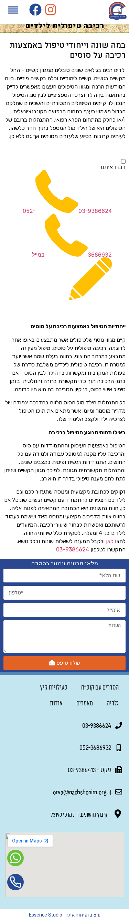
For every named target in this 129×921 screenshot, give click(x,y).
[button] (13, 11)
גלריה (113, 703)
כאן (110, 541)
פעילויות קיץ (53, 687)
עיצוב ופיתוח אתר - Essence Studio (64, 915)
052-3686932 (95, 747)
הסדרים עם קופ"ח (100, 687)
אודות (56, 703)
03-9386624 (95, 210)
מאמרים (84, 703)
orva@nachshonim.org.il (82, 791)
